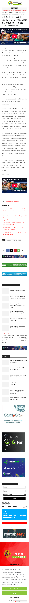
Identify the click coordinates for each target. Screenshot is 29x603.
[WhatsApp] (18, 250)
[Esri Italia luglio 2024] (14, 259)
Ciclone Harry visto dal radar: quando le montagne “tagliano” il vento (18, 305)
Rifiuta (14, 593)
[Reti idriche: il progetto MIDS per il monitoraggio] (5, 362)
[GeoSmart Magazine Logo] (14, 554)
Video (6, 12)
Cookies (11, 601)
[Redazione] (3, 25)
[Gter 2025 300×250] (13, 453)
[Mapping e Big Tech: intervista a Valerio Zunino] (5, 320)
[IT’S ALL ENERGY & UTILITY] (14, 277)
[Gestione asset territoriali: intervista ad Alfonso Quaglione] (5, 313)
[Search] (3, 503)
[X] (11, 250)
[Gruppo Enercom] (13, 478)
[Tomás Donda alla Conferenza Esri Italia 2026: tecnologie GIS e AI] (5, 291)
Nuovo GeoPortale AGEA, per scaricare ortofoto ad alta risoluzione (17, 392)
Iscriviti (14, 498)
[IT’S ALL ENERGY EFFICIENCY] (14, 268)
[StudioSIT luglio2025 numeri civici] (13, 425)
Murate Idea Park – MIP (12, 201)
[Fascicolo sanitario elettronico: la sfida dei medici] (5, 399)
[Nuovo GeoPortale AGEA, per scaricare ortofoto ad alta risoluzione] (5, 392)
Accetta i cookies (14, 589)
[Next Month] (26, 507)
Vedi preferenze (14, 597)
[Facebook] (8, 250)
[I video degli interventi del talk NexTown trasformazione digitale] (5, 328)
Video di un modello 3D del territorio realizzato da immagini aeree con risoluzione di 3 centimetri (8, 339)
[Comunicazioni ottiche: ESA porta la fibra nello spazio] (5, 370)
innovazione (8, 240)
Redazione (10, 25)
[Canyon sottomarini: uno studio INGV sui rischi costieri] (5, 377)
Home (3, 12)
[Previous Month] (24, 507)
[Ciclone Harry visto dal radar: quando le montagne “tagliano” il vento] (5, 306)
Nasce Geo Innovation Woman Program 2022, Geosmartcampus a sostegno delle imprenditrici (15, 218)
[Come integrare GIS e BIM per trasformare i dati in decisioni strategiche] (5, 298)
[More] (22, 250)
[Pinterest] (15, 250)
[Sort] (8, 503)
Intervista (15, 240)
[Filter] (5, 503)
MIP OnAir (11, 12)
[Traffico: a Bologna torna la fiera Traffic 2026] (5, 384)
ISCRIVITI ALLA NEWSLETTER (9, 484)
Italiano (18, 601)
